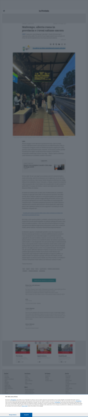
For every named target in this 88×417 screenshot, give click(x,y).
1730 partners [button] (13, 399)
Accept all (26, 414)
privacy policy (25, 406)
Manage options (12, 414)
